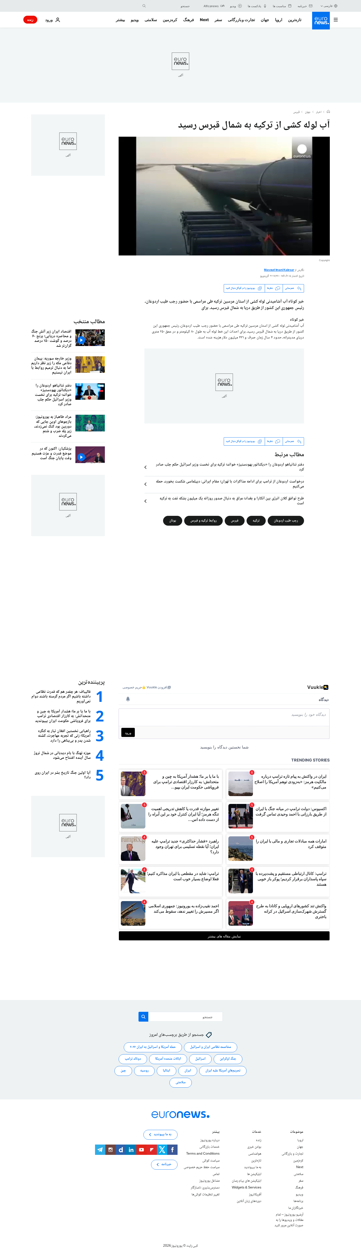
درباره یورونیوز (210, 1140)
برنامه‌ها (298, 1201)
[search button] (144, 6)
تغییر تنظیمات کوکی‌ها (206, 1194)
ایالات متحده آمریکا (168, 1059)
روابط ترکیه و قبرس (203, 520)
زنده (30, 19)
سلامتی (151, 19)
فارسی (328, 6)
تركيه (256, 520)
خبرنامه (166, 1164)
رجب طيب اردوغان (286, 520)
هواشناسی (254, 1154)
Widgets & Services (246, 1188)
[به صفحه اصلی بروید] (321, 20)
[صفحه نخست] (328, 112)
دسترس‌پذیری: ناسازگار (205, 1188)
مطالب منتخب (89, 322)
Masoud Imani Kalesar (279, 270)
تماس (216, 1174)
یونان (172, 520)
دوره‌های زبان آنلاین (249, 1201)
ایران (187, 1071)
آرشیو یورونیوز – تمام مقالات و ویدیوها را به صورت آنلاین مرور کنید (289, 1220)
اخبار (318, 112)
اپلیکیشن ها (254, 1174)
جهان (265, 19)
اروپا (278, 19)
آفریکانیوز (255, 1194)
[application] (224, 196)
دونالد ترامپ (133, 1059)
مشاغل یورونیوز (209, 1181)
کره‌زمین (170, 19)
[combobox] (169, 6)
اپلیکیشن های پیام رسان (246, 1181)
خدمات (256, 1132)
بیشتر (216, 1132)
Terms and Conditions (203, 1154)
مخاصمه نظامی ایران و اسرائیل (210, 1047)
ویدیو (135, 19)
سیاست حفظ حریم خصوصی (202, 1167)
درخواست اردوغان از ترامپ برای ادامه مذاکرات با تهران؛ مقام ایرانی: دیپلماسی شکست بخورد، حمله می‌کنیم (230, 484)
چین (123, 1071)
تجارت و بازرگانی (241, 19)
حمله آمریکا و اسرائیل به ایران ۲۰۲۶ (153, 1047)
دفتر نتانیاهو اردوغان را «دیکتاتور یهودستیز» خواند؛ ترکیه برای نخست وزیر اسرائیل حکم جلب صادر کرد (230, 467)
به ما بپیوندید (252, 1167)
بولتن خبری (254, 1147)
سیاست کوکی (211, 1160)
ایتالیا (166, 1071)
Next (204, 19)
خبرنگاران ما (295, 1208)
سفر (218, 19)
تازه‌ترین (294, 19)
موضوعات (296, 1132)
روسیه (144, 1071)
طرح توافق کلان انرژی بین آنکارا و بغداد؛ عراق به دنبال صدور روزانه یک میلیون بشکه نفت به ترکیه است (232, 501)
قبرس (296, 112)
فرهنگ (188, 19)
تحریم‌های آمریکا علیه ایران (222, 1071)
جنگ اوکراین (228, 1059)
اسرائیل (200, 1059)
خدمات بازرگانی (209, 1147)
